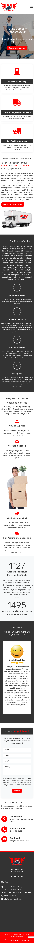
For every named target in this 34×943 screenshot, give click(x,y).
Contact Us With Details (12, 204)
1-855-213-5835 (16, 831)
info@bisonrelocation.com (19, 841)
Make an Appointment (17, 48)
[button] (14, 716)
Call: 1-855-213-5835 (18, 940)
